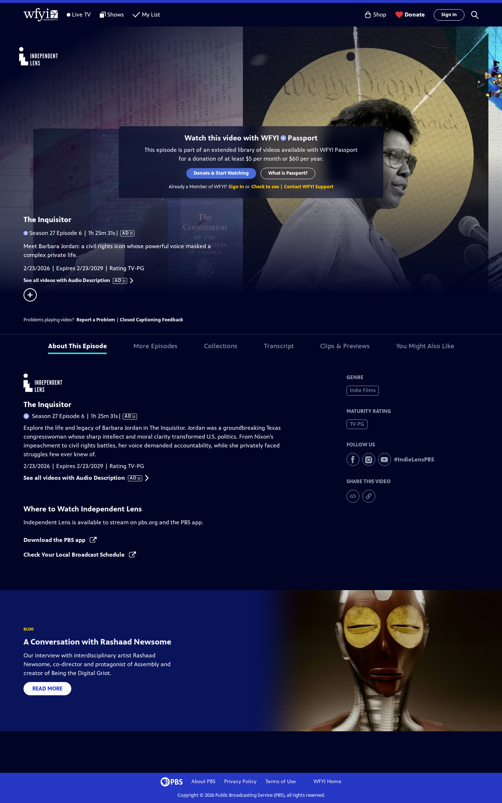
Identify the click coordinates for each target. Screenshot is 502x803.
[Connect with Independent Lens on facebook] (353, 459)
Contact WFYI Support (308, 187)
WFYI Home (327, 781)
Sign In (449, 15)
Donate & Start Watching (221, 173)
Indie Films (363, 390)
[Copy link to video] (368, 496)
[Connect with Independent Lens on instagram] (368, 459)
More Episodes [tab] (155, 346)
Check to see (265, 187)
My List (151, 14)
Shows (115, 14)
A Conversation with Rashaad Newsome (97, 642)
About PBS (203, 781)
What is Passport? (288, 173)
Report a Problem (95, 320)
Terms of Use (280, 781)
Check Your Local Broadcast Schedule (75, 554)
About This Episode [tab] (77, 346)
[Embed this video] (353, 496)
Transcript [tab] (279, 346)
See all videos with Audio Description (73, 280)
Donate (415, 14)
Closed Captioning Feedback (151, 320)
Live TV (81, 14)
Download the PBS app (55, 539)
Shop (379, 14)
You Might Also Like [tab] (425, 346)
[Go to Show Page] (260, 56)
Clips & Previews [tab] (345, 346)
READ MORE (47, 688)
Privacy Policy (240, 781)
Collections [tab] (220, 346)
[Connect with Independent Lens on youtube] (384, 459)
